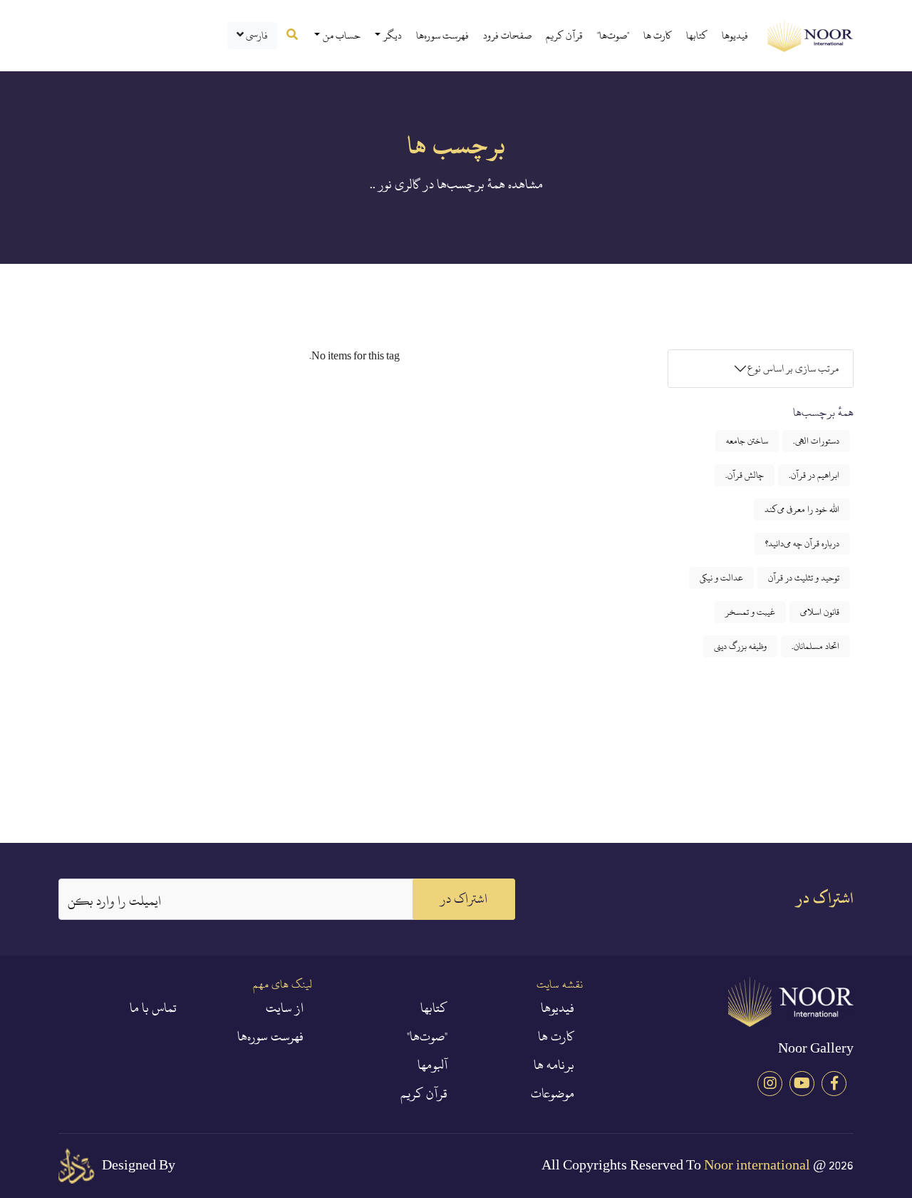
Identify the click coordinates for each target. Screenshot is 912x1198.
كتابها (697, 35)
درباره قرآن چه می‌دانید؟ (802, 543)
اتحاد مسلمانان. (815, 646)
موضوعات (552, 1094)
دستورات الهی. (816, 440)
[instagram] (769, 1083)
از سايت (285, 1008)
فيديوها (735, 35)
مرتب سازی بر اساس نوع (793, 368)
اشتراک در (463, 898)
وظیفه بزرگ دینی (740, 646)
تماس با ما (153, 1008)
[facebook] (834, 1083)
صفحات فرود (507, 35)
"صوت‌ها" (613, 35)
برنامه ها (554, 1065)
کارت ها (657, 35)
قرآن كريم (564, 35)
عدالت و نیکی (721, 577)
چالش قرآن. (744, 474)
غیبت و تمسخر (750, 611)
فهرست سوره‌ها (442, 35)
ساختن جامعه (747, 440)
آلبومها (432, 1065)
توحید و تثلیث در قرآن (803, 577)
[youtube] (801, 1083)
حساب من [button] (342, 35)
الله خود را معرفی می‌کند (802, 509)
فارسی (256, 35)
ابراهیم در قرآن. (814, 474)
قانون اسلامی (819, 611)
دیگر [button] (392, 35)
